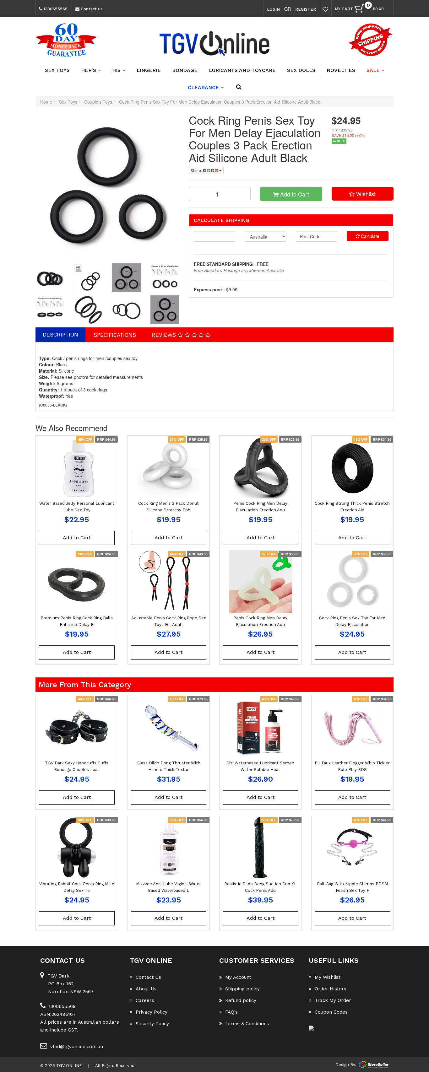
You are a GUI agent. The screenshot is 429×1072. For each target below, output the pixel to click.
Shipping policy (242, 989)
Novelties (341, 70)
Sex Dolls (301, 70)
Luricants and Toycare (242, 70)
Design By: (345, 1064)
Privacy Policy (151, 1012)
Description (60, 334)
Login (273, 9)
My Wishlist (327, 977)
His (117, 70)
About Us (146, 989)
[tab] (60, 334)
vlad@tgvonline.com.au (76, 1046)
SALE (374, 70)
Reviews (165, 335)
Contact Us (148, 977)
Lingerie (149, 70)
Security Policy (152, 1023)
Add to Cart (294, 194)
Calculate (369, 236)
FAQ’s (231, 1012)
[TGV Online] (214, 44)
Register (305, 9)
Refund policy (240, 1000)
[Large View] (49, 277)
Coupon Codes (331, 1012)
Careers (145, 1000)
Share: (197, 170)
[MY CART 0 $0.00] (387, 10)
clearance (204, 87)
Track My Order (333, 1000)
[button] (363, 194)
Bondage (185, 70)
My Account (238, 977)
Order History (330, 989)
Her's (89, 70)
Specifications (115, 335)
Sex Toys (57, 70)
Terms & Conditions (247, 1023)
